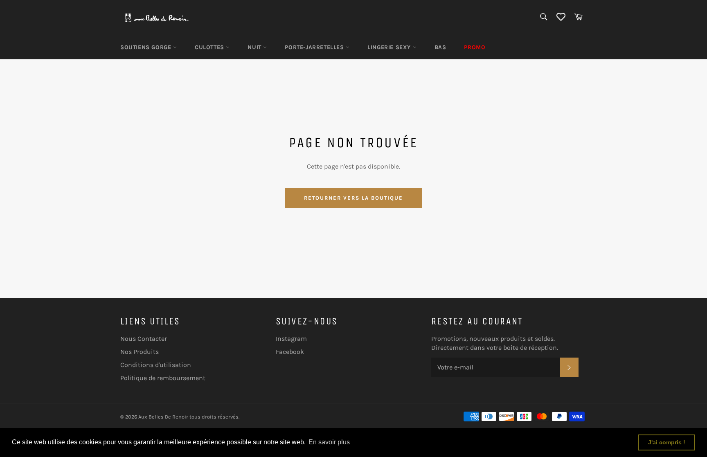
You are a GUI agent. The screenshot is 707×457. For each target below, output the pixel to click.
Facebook (290, 352)
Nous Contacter (143, 338)
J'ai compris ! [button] (666, 442)
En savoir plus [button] (329, 442)
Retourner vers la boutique (353, 198)
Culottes (210, 47)
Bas (440, 47)
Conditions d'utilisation (155, 365)
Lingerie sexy (389, 47)
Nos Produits (139, 352)
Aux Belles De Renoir (163, 417)
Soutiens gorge (146, 47)
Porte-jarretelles (315, 47)
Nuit (255, 47)
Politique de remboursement (162, 378)
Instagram (291, 338)
